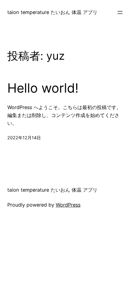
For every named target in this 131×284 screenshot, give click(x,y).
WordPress (68, 205)
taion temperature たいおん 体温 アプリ (52, 12)
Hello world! (43, 88)
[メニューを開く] (120, 12)
